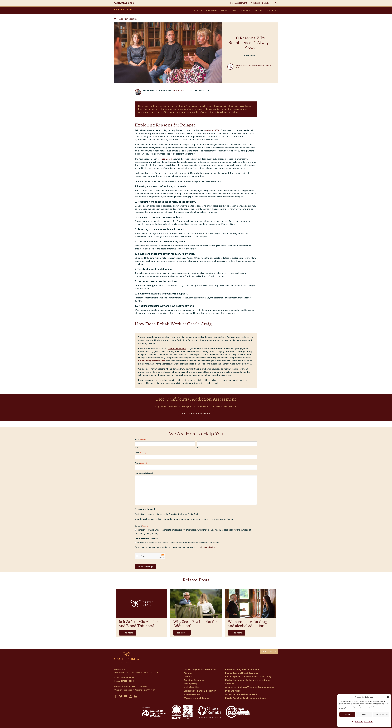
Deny (364, 714)
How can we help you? (144, 473)
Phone (141, 463)
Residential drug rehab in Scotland (242, 669)
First (136, 448)
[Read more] (141, 603)
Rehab (224, 10)
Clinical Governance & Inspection (200, 691)
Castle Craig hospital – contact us (200, 669)
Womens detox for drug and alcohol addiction (247, 623)
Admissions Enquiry (260, 3)
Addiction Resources (129, 19)
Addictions (246, 10)
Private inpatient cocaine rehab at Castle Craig (248, 676)
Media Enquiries (191, 687)
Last (198, 448)
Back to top (270, 651)
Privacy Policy (368, 722)
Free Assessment (238, 3)
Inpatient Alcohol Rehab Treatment (242, 673)
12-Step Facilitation (177, 348)
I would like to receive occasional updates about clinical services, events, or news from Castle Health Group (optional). (178, 542)
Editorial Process (192, 694)
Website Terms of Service (196, 698)
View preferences (381, 714)
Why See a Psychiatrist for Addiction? (195, 623)
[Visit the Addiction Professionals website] (237, 717)
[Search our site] (276, 3)
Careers (188, 676)
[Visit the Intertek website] (182, 719)
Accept (347, 714)
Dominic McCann (178, 90)
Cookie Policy (359, 722)
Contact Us (272, 10)
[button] (388, 697)
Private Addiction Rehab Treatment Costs (245, 698)
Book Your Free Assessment (196, 413)
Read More (127, 633)
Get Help (259, 10)
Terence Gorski (164, 159)
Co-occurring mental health (151, 361)
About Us (197, 10)
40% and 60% (212, 130)
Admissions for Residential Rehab (241, 694)
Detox (234, 10)
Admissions (211, 10)
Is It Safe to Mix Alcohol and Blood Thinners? (139, 623)
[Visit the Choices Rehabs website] (210, 718)
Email (140, 453)
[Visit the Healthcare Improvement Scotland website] (154, 716)
